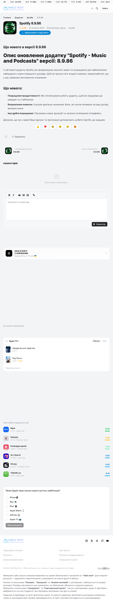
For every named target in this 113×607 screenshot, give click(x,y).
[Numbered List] (28, 195)
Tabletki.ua (15, 473)
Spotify (30, 17)
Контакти (7, 555)
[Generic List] (23, 195)
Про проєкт (64, 550)
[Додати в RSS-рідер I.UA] (104, 568)
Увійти (105, 8)
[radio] (7, 497)
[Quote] (19, 195)
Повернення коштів (68, 560)
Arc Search (15, 455)
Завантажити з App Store (37, 32)
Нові (104, 341)
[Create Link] (34, 195)
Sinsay (13, 464)
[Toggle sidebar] (92, 8)
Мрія (12, 428)
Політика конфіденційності (71, 555)
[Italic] (13, 195)
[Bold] (9, 195)
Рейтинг (96, 341)
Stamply (14, 437)
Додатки (19, 17)
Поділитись (20, 137)
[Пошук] (97, 8)
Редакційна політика (13, 550)
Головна (7, 17)
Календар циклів (18, 446)
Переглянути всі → (13, 368)
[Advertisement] (24, 294)
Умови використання (13, 560)
